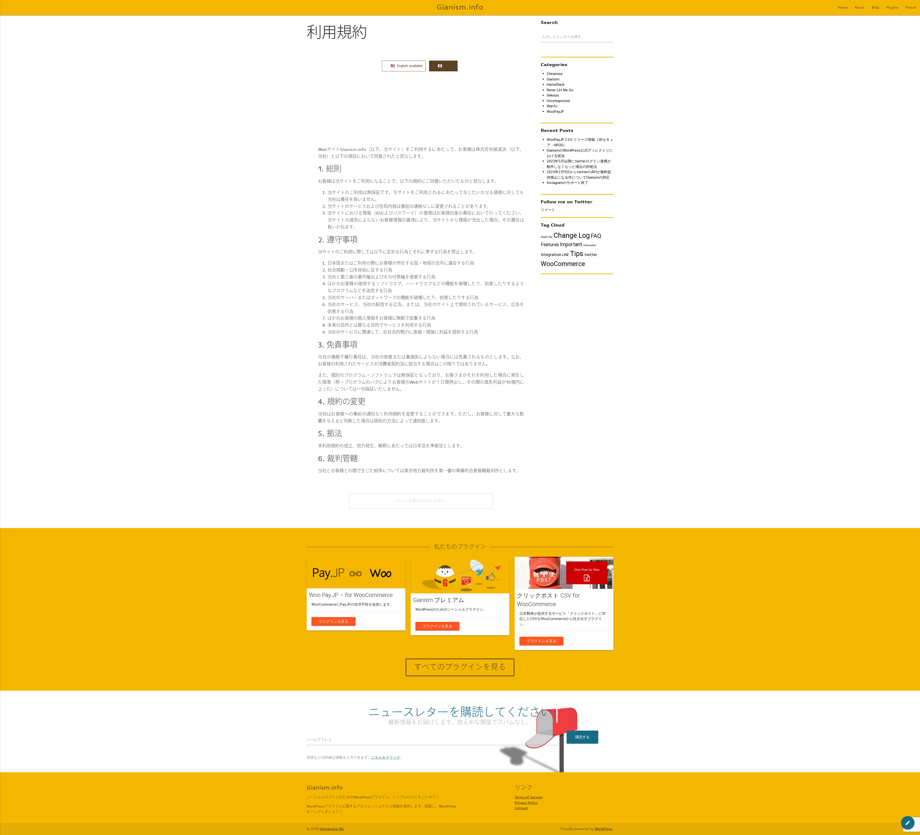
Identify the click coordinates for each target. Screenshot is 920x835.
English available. (410, 65)
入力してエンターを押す (561, 36)
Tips (576, 253)
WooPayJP (555, 111)
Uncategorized (558, 100)
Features (550, 244)
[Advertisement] (421, 108)
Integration (551, 254)
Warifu (552, 106)
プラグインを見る (333, 621)
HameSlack (555, 84)
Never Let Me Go (560, 90)
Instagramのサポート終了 (567, 182)
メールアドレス (319, 739)
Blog (875, 7)
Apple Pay (546, 237)
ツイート (548, 209)
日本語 (449, 65)
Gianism (553, 79)
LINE (565, 254)
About (860, 7)
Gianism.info (460, 7)
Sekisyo (553, 95)
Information (589, 245)
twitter (590, 254)
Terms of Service (528, 797)
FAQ (596, 235)
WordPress (603, 829)
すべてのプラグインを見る (460, 667)
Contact (521, 808)
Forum (911, 7)
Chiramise (555, 73)
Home (842, 7)
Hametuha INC (332, 829)
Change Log (571, 235)
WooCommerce (563, 264)
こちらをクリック (385, 757)
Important (571, 244)
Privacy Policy (526, 803)
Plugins (892, 7)
